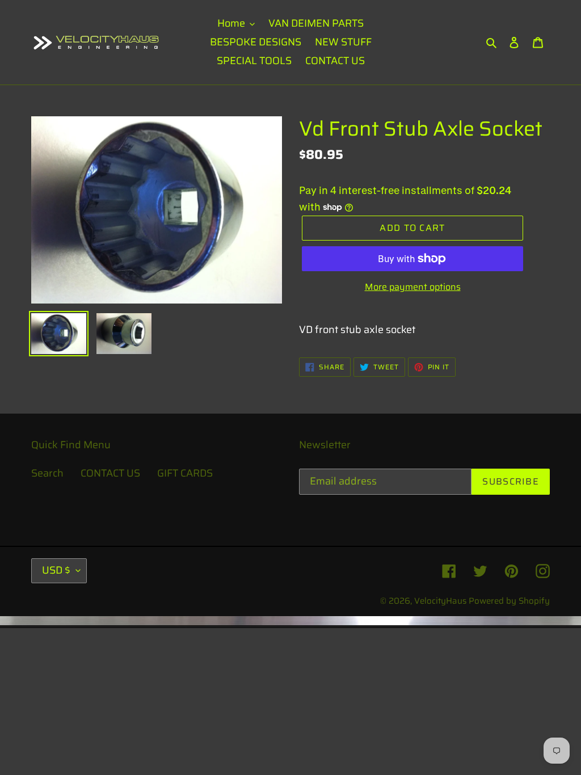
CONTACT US (110, 473)
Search (47, 473)
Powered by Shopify (509, 601)
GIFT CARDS (185, 473)
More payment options (413, 287)
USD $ (56, 570)
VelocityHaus (440, 601)
